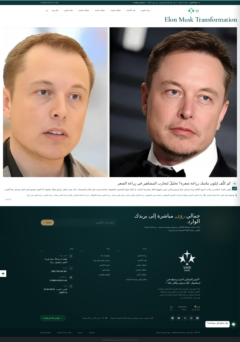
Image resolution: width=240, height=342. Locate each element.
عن (47, 10)
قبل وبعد (55, 10)
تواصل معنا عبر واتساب (51, 318)
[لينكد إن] (172, 318)
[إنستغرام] (191, 318)
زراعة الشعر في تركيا (35, 195)
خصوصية (92, 332)
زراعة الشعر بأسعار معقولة (193, 195)
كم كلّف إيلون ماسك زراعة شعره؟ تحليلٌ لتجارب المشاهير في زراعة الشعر (174, 183)
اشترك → (47, 222)
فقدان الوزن (68, 10)
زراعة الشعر (145, 10)
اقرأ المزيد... (7, 199)
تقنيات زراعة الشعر (51, 195)
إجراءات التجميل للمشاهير (172, 195)
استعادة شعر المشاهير (154, 195)
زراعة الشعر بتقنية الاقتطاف (100, 195)
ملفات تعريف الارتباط (64, 332)
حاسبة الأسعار (105, 265)
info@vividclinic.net (58, 280)
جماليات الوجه (116, 10)
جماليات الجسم (83, 10)
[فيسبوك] (197, 318)
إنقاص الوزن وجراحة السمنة (136, 279)
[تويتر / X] (185, 318)
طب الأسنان (130, 10)
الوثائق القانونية (104, 274)
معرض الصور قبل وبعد (101, 260)
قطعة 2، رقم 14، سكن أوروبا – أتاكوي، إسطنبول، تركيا (55, 260)
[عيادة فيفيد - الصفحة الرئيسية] (193, 10)
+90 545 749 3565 (59, 271)
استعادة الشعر (211, 195)
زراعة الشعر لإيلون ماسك (135, 195)
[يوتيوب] (178, 318)
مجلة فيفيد (106, 270)
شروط (80, 332)
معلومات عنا (105, 255)
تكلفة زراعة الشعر (65, 195)
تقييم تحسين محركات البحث (111, 340)
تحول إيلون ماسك (118, 195)
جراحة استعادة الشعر (81, 195)
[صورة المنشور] (120, 102)
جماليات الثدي (100, 10)
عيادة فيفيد (224, 195)
